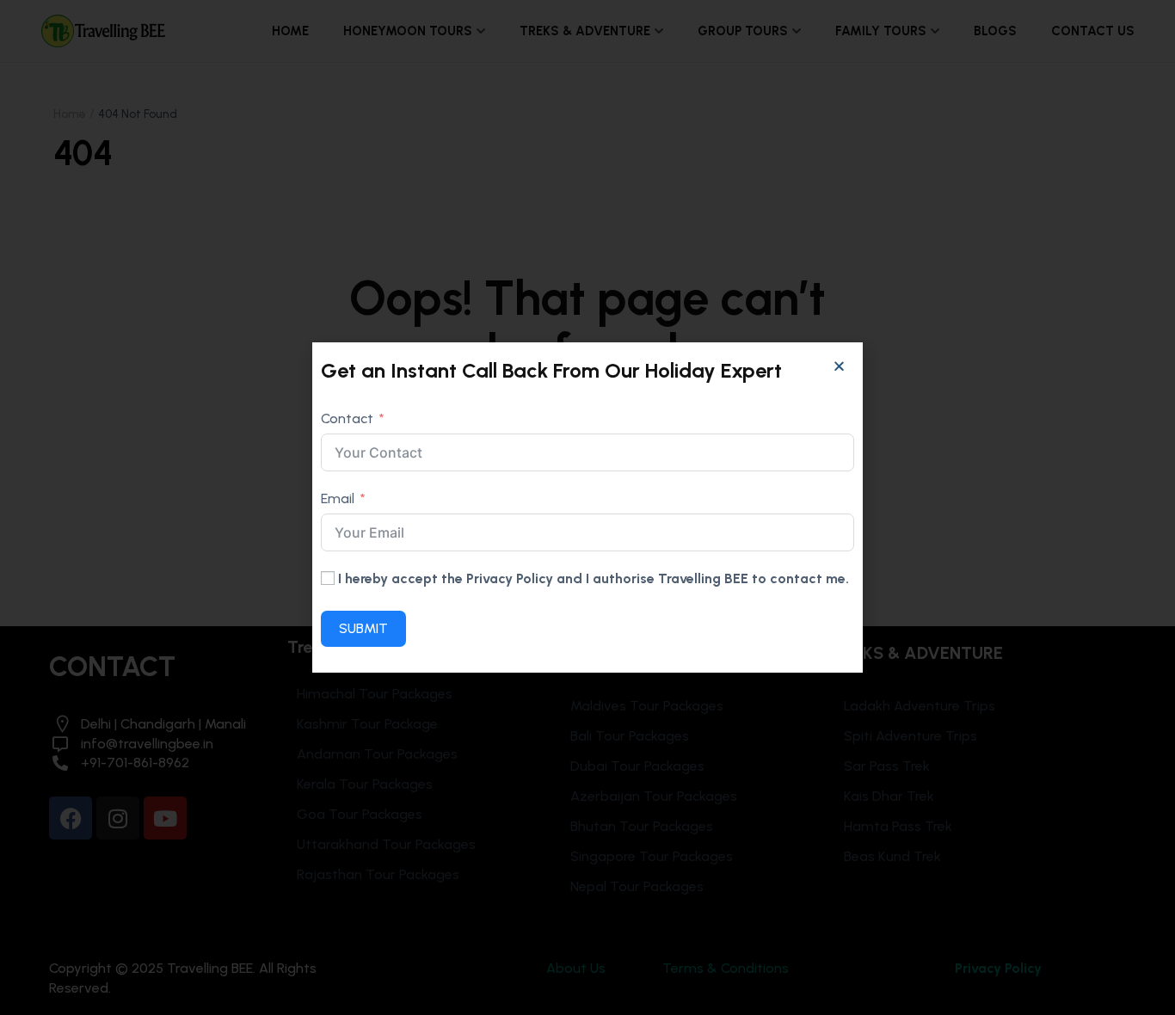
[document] (587, 507)
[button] (839, 366)
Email (337, 498)
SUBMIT (363, 628)
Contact (347, 418)
